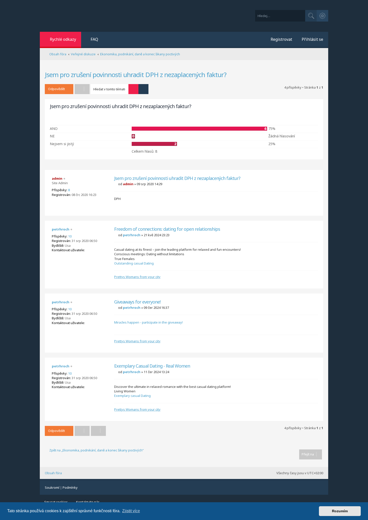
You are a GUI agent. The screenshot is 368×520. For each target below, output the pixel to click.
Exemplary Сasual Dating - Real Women (152, 366)
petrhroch (60, 229)
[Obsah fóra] (102, 16)
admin (57, 178)
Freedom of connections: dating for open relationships (167, 229)
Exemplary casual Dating (132, 395)
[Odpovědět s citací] (314, 180)
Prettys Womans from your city (137, 277)
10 (70, 236)
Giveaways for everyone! (137, 302)
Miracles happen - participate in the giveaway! (148, 322)
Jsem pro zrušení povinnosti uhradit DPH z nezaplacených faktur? (135, 74)
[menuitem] (91, 40)
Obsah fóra (53, 473)
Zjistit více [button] (131, 511)
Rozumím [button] (340, 511)
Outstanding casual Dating (134, 263)
